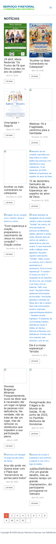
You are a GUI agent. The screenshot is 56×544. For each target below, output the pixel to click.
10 (12, 520)
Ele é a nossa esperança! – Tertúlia (37, 348)
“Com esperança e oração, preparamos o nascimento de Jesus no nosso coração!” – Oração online (15, 235)
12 (23, 520)
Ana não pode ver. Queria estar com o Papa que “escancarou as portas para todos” (15, 472)
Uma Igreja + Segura (12, 124)
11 (17, 520)
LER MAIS (9, 81)
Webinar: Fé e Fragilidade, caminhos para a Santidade (39, 128)
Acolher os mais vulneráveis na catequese (13, 190)
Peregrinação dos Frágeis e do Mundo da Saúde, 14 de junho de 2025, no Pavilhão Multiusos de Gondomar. (40, 413)
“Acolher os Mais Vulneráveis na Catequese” (39, 63)
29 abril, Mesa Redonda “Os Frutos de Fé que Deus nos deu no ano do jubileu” (14, 65)
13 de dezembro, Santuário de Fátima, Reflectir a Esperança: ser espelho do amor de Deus (40, 188)
